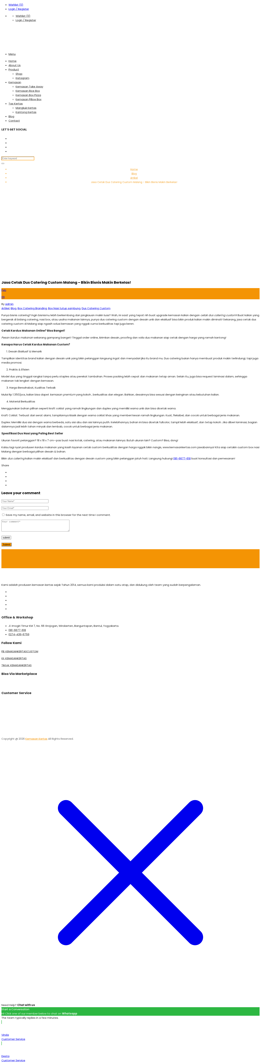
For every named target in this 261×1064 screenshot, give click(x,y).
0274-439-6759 (19, 634)
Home (13, 61)
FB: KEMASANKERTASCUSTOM (19, 651)
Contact (14, 120)
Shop (19, 74)
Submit (6, 544)
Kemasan (15, 82)
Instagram (22, 78)
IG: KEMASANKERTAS (14, 658)
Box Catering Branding (32, 308)
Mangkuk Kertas (26, 108)
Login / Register (19, 9)
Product (14, 69)
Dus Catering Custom (96, 308)
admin (9, 304)
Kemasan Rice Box (28, 91)
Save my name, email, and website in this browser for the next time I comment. (58, 515)
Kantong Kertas (26, 112)
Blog (11, 116)
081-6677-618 (182, 458)
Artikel (134, 178)
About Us (15, 65)
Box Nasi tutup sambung (64, 308)
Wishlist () (16, 5)
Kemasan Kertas (36, 739)
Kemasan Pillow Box (28, 99)
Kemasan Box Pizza (28, 95)
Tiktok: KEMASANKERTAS (16, 665)
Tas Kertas (16, 103)
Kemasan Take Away (29, 86)
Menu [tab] (12, 54)
